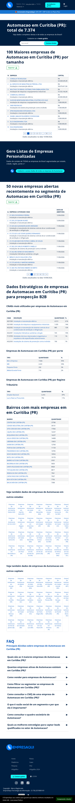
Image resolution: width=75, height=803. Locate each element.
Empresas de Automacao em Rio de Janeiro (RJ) (39, 549)
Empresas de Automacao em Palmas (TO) (30, 610)
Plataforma (18, 4)
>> (50, 133)
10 (46, 133)
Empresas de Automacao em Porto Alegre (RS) (39, 610)
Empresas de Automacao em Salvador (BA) (21, 623)
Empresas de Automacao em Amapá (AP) (39, 522)
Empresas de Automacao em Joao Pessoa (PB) (48, 596)
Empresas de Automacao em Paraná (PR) (48, 549)
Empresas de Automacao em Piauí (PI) (21, 549)
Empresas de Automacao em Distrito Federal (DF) (11, 508)
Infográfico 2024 (34, 769)
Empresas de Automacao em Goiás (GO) (30, 508)
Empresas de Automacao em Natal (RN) (20, 610)
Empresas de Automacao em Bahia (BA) (48, 522)
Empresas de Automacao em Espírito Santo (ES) (11, 536)
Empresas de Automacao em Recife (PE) (57, 610)
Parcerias (38, 4)
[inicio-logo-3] (9, 5)
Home (13, 759)
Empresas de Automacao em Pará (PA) (66, 508)
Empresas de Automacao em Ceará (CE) (57, 522)
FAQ (30, 766)
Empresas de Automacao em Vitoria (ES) (57, 623)
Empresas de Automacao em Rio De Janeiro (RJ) (11, 623)
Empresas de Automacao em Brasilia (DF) (48, 582)
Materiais (20, 7)
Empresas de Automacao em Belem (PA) (20, 582)
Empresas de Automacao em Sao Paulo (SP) (39, 623)
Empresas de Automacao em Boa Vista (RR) (39, 582)
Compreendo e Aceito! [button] (64, 799)
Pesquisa (14, 766)
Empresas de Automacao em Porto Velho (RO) (48, 610)
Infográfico (14, 769)
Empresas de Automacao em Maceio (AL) (67, 596)
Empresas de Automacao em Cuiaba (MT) (67, 582)
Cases (31, 762)
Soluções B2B (30, 4)
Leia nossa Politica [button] (16, 800)
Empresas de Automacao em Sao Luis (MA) (30, 623)
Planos (23, 4)
